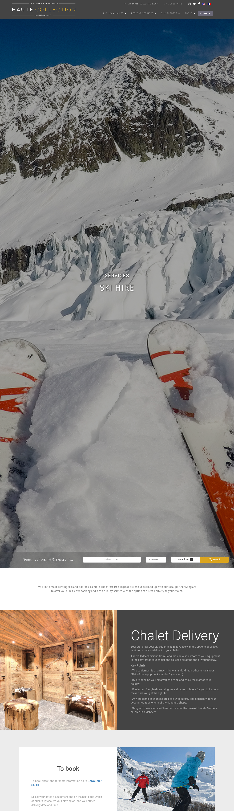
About (189, 13)
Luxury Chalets (113, 13)
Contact (205, 13)
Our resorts (169, 13)
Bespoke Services (142, 13)
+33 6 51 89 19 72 (172, 4)
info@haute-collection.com (141, 4)
